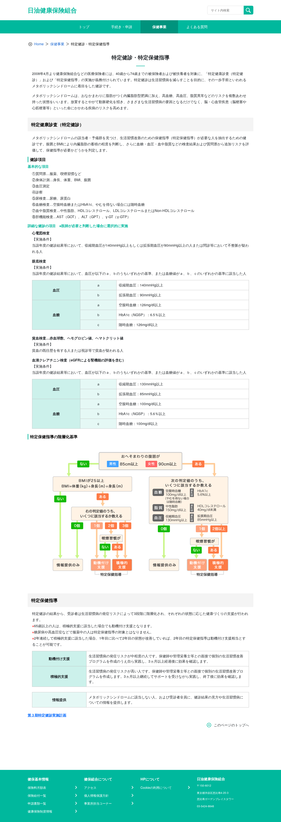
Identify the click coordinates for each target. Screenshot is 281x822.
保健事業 (57, 43)
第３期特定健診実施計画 (47, 715)
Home (39, 43)
